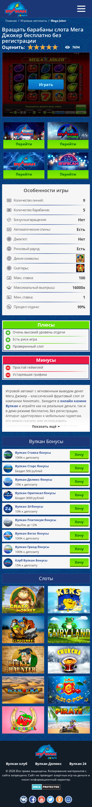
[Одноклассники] (59, 799)
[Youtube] (41, 799)
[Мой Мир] (68, 799)
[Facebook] (32, 799)
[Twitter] (50, 799)
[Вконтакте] (23, 799)
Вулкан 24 (77, 763)
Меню (81, 8)
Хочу (79, 454)
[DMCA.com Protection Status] (46, 787)
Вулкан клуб (16, 763)
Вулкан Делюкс (48, 763)
